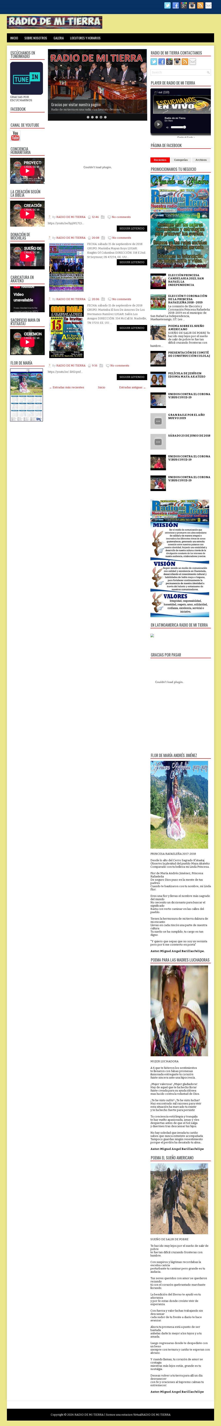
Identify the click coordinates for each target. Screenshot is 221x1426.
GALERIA (59, 37)
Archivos (201, 160)
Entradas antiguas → (132, 387)
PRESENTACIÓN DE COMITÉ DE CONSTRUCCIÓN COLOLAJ (189, 354)
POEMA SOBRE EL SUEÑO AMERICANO (186, 327)
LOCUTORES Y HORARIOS (85, 37)
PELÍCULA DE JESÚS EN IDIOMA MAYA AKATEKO (186, 375)
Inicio (101, 387)
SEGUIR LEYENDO (132, 228)
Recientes (160, 160)
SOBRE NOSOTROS (35, 37)
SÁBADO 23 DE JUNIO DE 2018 (189, 435)
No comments (121, 217)
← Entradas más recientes (66, 387)
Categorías (181, 160)
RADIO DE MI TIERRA (89, 1414)
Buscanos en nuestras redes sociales (77, 96)
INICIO (14, 37)
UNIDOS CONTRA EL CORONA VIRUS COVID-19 (189, 395)
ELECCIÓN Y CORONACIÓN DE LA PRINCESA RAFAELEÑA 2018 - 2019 (187, 299)
